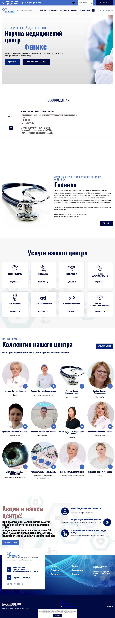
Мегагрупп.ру (110, 606)
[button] (104, 2)
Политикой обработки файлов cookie (66, 612)
